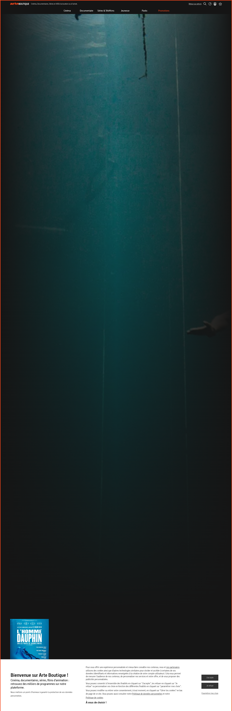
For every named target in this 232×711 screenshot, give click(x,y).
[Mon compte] (215, 4)
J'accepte (210, 677)
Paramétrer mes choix (210, 693)
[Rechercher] (204, 4)
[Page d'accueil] (19, 4)
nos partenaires (173, 667)
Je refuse (210, 685)
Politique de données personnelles (147, 693)
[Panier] (220, 4)
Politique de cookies (94, 697)
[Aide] (209, 4)
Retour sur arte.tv (195, 4)
